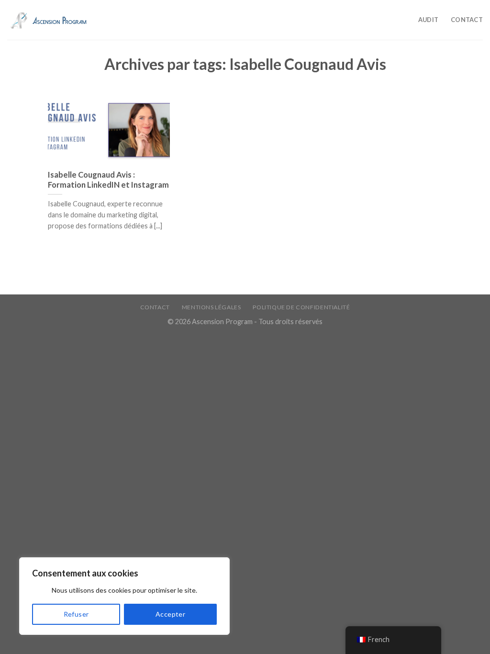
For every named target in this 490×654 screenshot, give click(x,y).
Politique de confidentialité (301, 307)
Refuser (76, 614)
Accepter (170, 614)
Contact (467, 19)
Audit (428, 19)
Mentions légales (211, 307)
